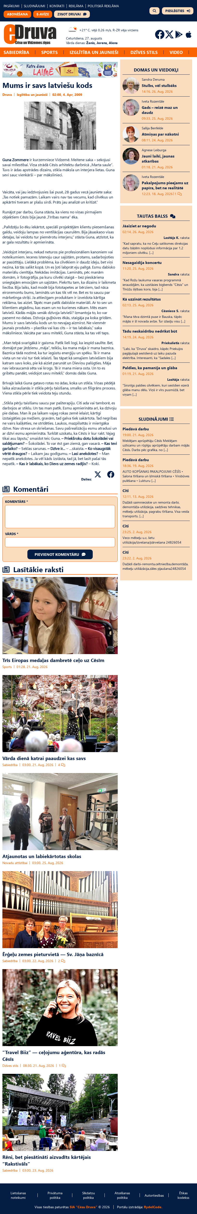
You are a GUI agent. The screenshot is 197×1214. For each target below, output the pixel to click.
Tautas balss (153, 216)
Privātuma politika (55, 1195)
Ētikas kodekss (183, 1195)
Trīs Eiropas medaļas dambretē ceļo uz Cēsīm (53, 659)
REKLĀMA (76, 6)
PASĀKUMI (11, 6)
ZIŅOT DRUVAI (69, 14)
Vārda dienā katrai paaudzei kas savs (44, 758)
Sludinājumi (153, 419)
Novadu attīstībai (14, 862)
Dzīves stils (144, 52)
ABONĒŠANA (17, 14)
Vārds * (11, 534)
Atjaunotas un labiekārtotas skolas (41, 856)
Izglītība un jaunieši (94, 52)
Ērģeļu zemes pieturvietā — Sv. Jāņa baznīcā (53, 954)
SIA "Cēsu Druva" (83, 1207)
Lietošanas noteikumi (18, 1195)
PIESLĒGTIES (174, 10)
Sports (49, 52)
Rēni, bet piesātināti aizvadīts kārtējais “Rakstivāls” (46, 1160)
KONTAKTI (56, 6)
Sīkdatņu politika (88, 1195)
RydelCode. (153, 1207)
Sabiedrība (16, 52)
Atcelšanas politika (122, 1195)
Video (176, 52)
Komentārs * (16, 501)
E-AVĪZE (43, 14)
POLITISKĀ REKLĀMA (103, 6)
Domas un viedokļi (156, 70)
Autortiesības (154, 1195)
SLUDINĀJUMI (34, 6)
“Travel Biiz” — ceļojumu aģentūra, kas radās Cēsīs (53, 1055)
